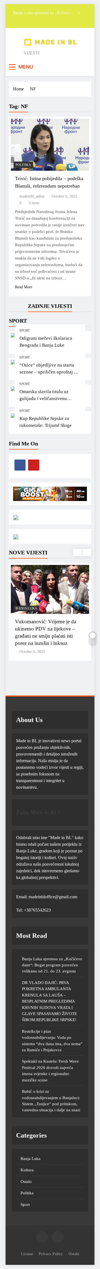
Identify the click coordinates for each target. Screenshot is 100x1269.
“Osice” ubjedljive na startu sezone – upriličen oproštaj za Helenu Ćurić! (48, 372)
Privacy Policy (51, 1254)
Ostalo (26, 1181)
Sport (24, 331)
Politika (23, 165)
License (27, 1254)
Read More (23, 287)
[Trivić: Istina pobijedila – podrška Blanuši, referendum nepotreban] (50, 145)
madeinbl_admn (31, 196)
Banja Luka (26, 608)
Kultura (27, 1170)
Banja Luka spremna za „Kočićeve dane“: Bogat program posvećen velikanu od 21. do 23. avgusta (43, 13)
